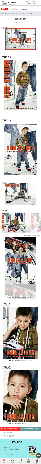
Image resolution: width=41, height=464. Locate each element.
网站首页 (9, 13)
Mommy (24, 9)
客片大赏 (22, 13)
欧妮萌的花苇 (11, 433)
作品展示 (16, 13)
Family (14, 9)
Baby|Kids (4, 9)
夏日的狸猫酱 (11, 436)
